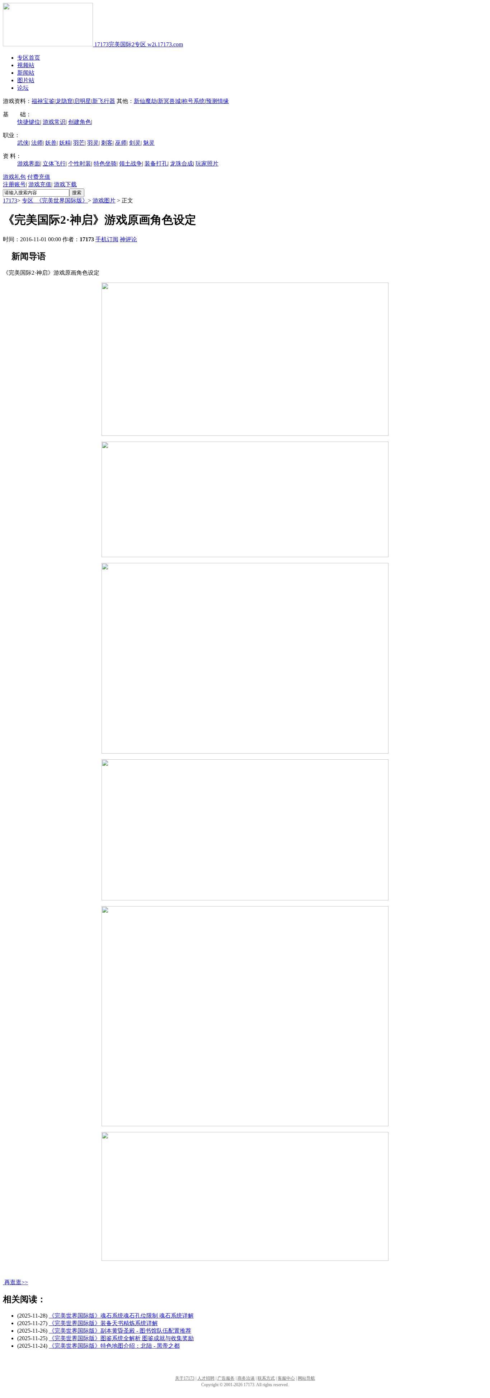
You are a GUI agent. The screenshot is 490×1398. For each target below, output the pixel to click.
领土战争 (130, 163)
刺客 (107, 143)
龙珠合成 (181, 163)
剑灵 (135, 143)
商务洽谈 (246, 1378)
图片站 (25, 80)
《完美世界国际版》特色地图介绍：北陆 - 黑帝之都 (114, 1346)
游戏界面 (28, 163)
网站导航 (306, 1378)
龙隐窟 (64, 101)
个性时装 (79, 163)
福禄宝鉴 (43, 101)
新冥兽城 (169, 101)
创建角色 (79, 122)
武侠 (23, 143)
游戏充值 (39, 184)
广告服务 (226, 1378)
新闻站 (25, 73)
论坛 (23, 88)
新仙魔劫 (145, 101)
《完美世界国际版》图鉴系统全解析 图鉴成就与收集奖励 (121, 1338)
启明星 (82, 101)
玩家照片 (206, 163)
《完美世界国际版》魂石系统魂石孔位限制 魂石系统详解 (121, 1316)
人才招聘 (206, 1378)
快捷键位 (28, 122)
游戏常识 (54, 122)
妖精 (65, 143)
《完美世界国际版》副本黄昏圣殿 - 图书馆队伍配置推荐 (120, 1331)
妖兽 (51, 143)
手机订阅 (106, 239)
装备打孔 (156, 163)
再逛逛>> (16, 1282)
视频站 (25, 65)
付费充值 (38, 177)
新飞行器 (103, 101)
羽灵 (93, 143)
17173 (10, 200)
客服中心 (286, 1378)
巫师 (121, 143)
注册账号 (14, 184)
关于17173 (184, 1378)
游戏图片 (104, 200)
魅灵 (149, 143)
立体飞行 (54, 163)
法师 (37, 143)
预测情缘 (217, 101)
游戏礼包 (14, 177)
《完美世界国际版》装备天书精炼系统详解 (103, 1323)
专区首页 (28, 58)
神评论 (128, 239)
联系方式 (266, 1378)
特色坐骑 (105, 163)
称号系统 (193, 101)
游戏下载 (65, 184)
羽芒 (79, 143)
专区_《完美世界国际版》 (55, 200)
